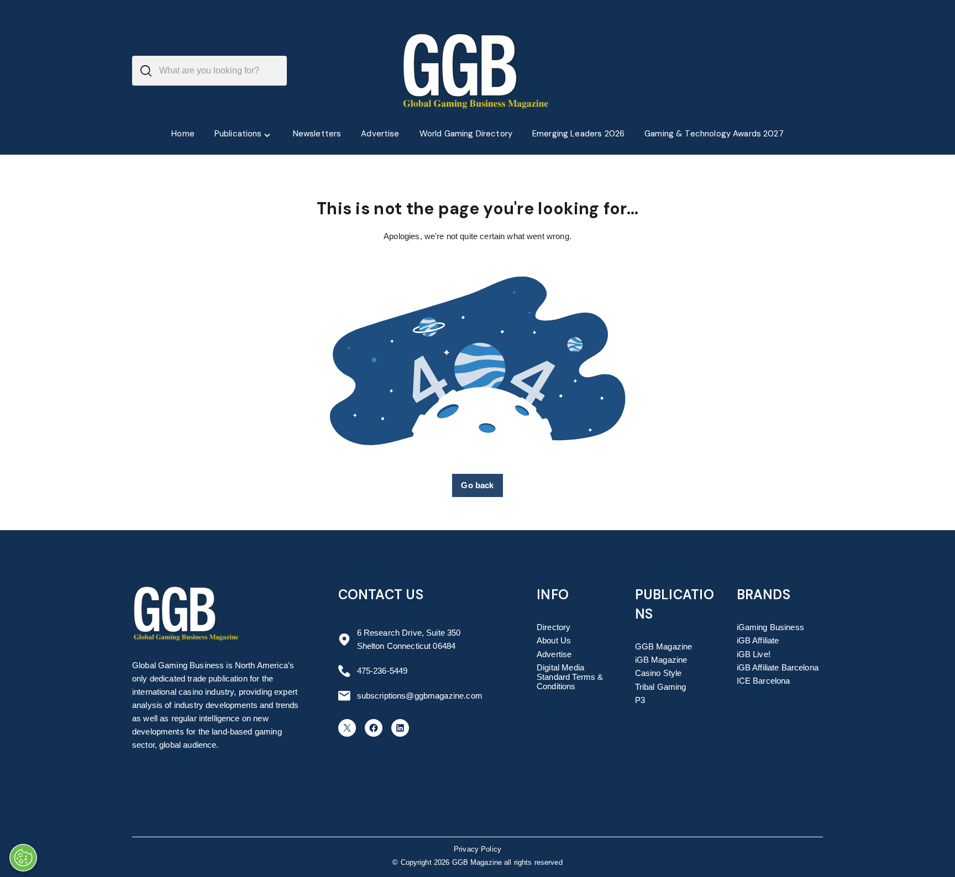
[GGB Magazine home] (477, 70)
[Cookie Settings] (23, 857)
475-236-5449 (382, 670)
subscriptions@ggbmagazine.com (419, 695)
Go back (477, 485)
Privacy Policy (477, 849)
